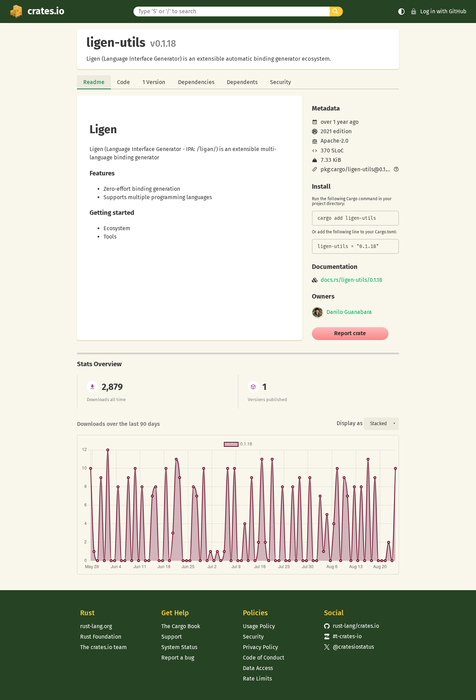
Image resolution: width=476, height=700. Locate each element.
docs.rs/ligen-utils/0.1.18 (351, 280)
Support (171, 636)
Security (280, 82)
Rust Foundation (100, 636)
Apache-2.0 (334, 140)
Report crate (350, 333)
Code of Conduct (263, 657)
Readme (94, 82)
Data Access (258, 668)
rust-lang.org (96, 626)
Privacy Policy (260, 647)
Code (123, 82)
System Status (179, 647)
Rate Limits (257, 678)
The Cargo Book (180, 626)
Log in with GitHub (443, 11)
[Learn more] (396, 169)
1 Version (154, 82)
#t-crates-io (343, 636)
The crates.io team (103, 647)
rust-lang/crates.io (351, 626)
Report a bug (177, 657)
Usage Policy (259, 626)
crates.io (46, 11)
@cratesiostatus (349, 646)
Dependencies (196, 82)
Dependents (242, 82)
